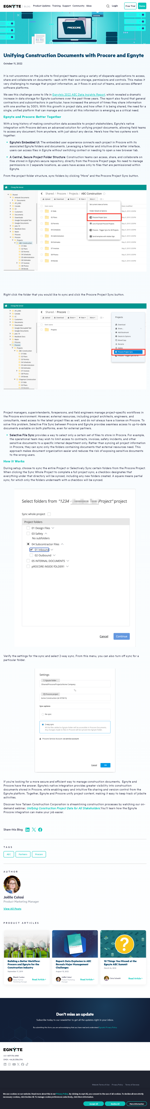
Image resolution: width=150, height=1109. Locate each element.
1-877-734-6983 (13, 1056)
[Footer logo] (13, 1049)
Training (56, 5)
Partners (23, 854)
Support (66, 5)
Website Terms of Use (100, 1084)
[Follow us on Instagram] (9, 1064)
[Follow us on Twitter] (18, 1064)
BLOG (27, 6)
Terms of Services (132, 1084)
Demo (142, 5)
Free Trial (130, 5)
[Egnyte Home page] (12, 6)
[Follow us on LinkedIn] (5, 1064)
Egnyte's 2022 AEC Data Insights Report (78, 94)
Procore (39, 854)
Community (79, 5)
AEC (9, 854)
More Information (137, 1103)
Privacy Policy (117, 1084)
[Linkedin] (27, 830)
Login (115, 5)
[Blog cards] (27, 957)
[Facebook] (40, 830)
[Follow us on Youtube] (13, 1064)
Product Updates (41, 5)
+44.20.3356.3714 (16, 1059)
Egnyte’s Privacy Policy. (108, 1027)
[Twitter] (34, 830)
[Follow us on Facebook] (22, 1064)
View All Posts (12, 908)
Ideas (89, 5)
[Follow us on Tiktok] (26, 1064)
